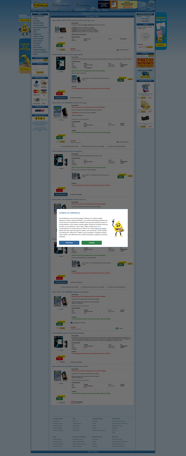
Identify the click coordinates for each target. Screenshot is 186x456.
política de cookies (100, 228)
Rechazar (69, 242)
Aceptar (92, 242)
